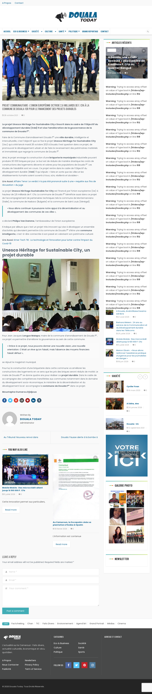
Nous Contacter (10, 664)
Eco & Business (20, 31)
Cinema (122, 623)
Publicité (6, 669)
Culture (49, 31)
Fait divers (132, 382)
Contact (19, 2)
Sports (81, 651)
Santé (61, 31)
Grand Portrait (97, 623)
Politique (73, 31)
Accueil (7, 31)
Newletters (30, 660)
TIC (37, 623)
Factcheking (17, 623)
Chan (30, 623)
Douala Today (31, 419)
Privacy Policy (32, 664)
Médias (110, 623)
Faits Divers (48, 623)
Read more (11, 509)
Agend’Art (81, 623)
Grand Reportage (90, 31)
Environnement (134, 399)
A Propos (6, 2)
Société (35, 31)
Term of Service (33, 669)
